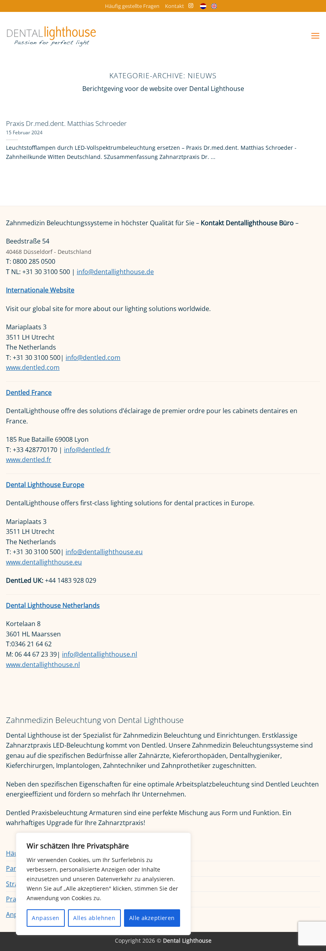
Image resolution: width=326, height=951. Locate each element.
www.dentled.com (33, 367)
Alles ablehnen (94, 918)
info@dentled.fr (87, 449)
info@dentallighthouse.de (115, 271)
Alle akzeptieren (152, 918)
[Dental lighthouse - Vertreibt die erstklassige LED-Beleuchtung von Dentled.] (51, 35)
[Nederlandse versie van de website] (205, 6)
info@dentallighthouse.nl (99, 654)
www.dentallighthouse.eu (44, 562)
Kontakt (174, 6)
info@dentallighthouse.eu (104, 551)
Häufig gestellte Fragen (132, 6)
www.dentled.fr (28, 459)
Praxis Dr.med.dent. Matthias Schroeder (66, 123)
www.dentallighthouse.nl (43, 664)
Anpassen (45, 918)
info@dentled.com (93, 357)
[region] (103, 884)
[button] (315, 35)
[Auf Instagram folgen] (190, 6)
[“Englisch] (216, 6)
